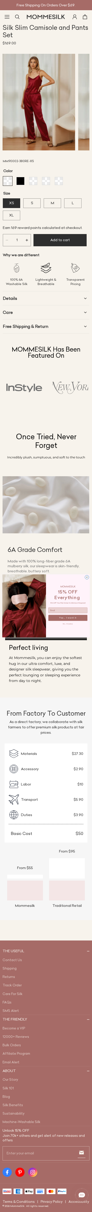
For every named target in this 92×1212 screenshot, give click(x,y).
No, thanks (68, 624)
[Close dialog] (87, 577)
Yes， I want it (67, 618)
